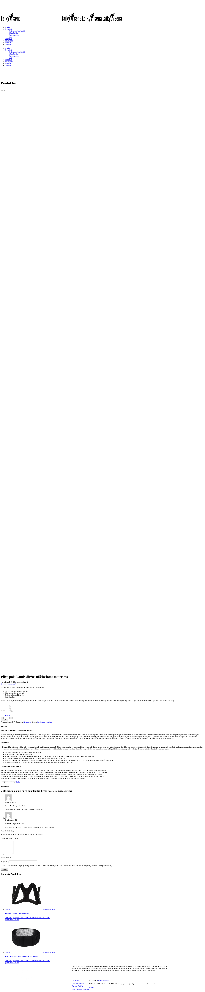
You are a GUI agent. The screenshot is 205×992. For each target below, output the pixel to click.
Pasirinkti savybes (48, 909)
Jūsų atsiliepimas (7, 854)
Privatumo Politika (78, 984)
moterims (49, 722)
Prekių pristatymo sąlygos (80, 989)
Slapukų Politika (77, 986)
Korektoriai (27, 722)
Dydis (3, 710)
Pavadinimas (6, 858)
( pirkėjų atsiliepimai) (8, 684)
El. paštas (5, 861)
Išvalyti (7, 715)
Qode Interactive (103, 980)
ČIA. (18, 782)
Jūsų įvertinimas (7, 838)
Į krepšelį (4, 720)
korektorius (41, 722)
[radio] (11, 706)
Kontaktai (75, 980)
